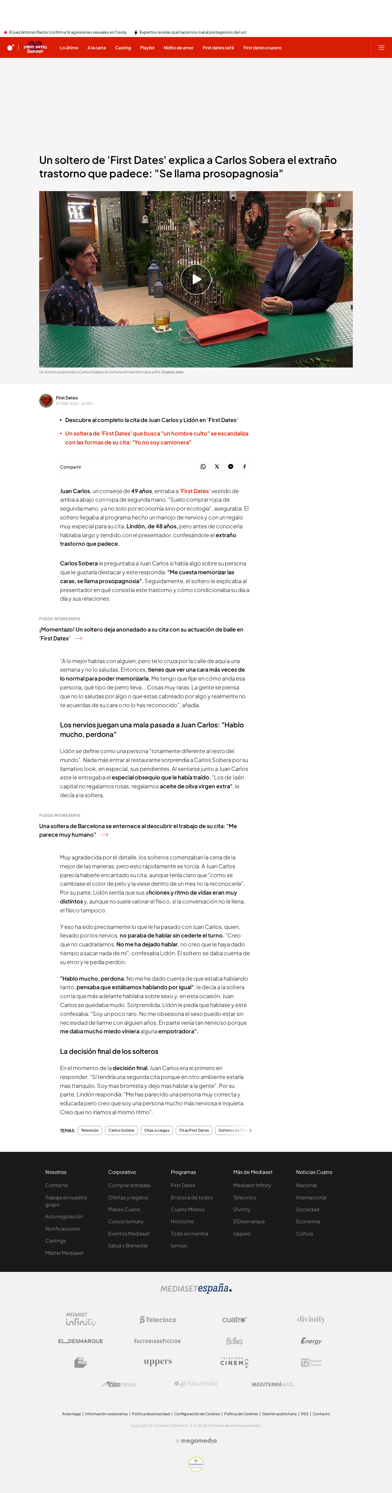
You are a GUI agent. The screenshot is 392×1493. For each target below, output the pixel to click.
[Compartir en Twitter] (217, 467)
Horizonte (182, 1221)
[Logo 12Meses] (311, 1363)
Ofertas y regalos (128, 1197)
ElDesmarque (249, 1221)
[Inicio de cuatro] (10, 47)
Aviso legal (71, 1414)
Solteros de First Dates (239, 1130)
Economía (308, 1221)
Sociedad (307, 1209)
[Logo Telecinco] (157, 1319)
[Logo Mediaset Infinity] (81, 1319)
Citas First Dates (194, 1130)
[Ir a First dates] (35, 47)
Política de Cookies (241, 1414)
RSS (304, 1414)
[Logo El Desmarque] (80, 1341)
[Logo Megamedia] (199, 1441)
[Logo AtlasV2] (119, 1384)
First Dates (67, 397)
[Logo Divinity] (311, 1319)
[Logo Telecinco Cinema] (235, 1362)
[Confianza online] (196, 1470)
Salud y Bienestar (128, 1245)
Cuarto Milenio (188, 1209)
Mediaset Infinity (252, 1185)
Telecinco (244, 1197)
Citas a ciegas (156, 1130)
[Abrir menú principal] (382, 47)
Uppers (242, 1233)
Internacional (311, 1197)
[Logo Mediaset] (196, 1292)
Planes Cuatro (124, 1209)
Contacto (321, 1414)
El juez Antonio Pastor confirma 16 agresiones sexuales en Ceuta (67, 32)
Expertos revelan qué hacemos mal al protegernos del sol (193, 32)
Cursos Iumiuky (126, 1221)
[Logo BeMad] (80, 1362)
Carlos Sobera (121, 1130)
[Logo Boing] (234, 1341)
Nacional (306, 1185)
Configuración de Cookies (197, 1414)
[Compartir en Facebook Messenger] (230, 467)
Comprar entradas (129, 1185)
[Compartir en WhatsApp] (203, 467)
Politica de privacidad (151, 1414)
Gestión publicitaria (279, 1414)
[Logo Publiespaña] (196, 1384)
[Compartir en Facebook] (244, 467)
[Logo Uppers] (157, 1362)
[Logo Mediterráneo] (272, 1384)
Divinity (242, 1209)
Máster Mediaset (64, 1253)
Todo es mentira (189, 1233)
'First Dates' (194, 490)
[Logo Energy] (311, 1341)
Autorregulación (64, 1216)
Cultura (304, 1233)
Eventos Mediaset (129, 1233)
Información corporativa (106, 1414)
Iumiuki (179, 1245)
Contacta (56, 1185)
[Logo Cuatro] (234, 1319)
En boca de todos (192, 1197)
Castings (55, 1240)
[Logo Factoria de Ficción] (157, 1341)
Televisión (90, 1130)
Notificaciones (62, 1228)
